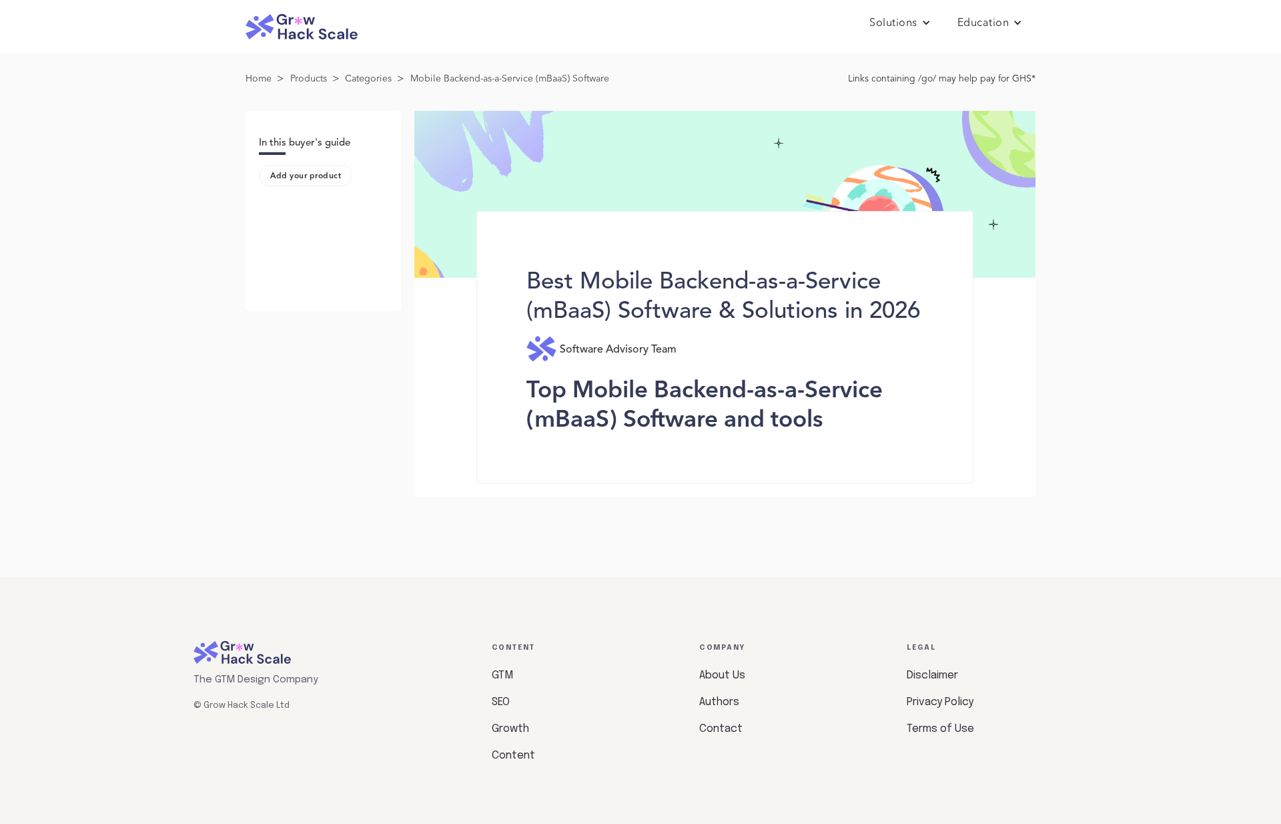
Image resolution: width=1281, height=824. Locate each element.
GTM (502, 675)
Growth (510, 729)
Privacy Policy (940, 702)
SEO (501, 702)
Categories (368, 78)
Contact (721, 729)
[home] (302, 27)
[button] (900, 23)
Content (513, 755)
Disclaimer (932, 675)
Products (308, 78)
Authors (719, 702)
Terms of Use (940, 729)
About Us (722, 675)
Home (259, 78)
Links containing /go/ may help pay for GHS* (941, 78)
